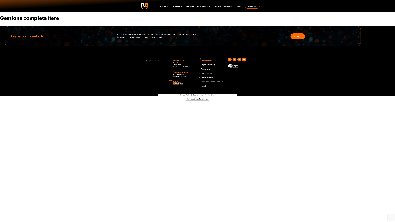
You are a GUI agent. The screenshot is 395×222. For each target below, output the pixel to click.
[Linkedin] (230, 59)
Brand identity (176, 6)
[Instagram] (239, 59)
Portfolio (217, 6)
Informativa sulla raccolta (197, 99)
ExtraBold (228, 6)
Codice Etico (210, 95)
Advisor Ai (164, 6)
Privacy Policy (185, 95)
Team (239, 6)
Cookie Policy (198, 95)
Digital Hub (190, 6)
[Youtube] (244, 59)
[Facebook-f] (234, 59)
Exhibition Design (204, 6)
